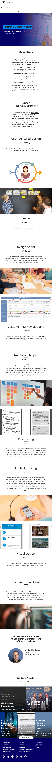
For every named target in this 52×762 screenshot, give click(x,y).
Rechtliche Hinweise (24, 751)
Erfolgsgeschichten (8, 749)
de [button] (47, 2)
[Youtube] (12, 756)
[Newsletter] (8, 756)
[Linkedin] (4, 756)
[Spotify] (17, 756)
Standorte (22, 747)
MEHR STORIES (26, 737)
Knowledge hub (7, 747)
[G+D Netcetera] (1, 11)
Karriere (5, 745)
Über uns (21, 742)
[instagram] (21, 756)
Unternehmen (6, 742)
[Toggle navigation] (50, 2)
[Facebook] (25, 756)
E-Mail (37, 654)
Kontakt (21, 745)
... (4, 11)
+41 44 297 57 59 (30, 654)
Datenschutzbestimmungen (26, 749)
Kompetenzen (9, 11)
